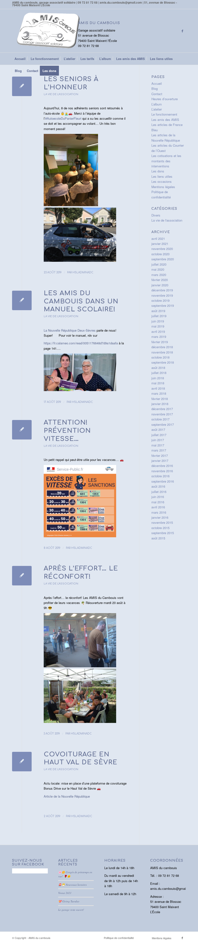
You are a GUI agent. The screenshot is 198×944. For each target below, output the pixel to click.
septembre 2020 (162, 259)
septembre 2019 (162, 305)
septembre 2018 (162, 362)
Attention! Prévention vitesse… (67, 430)
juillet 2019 (158, 316)
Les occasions (161, 181)
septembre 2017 (162, 424)
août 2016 (158, 486)
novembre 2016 (162, 471)
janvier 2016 (159, 517)
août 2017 (158, 429)
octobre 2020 (160, 254)
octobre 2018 (160, 357)
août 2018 (158, 367)
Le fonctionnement (164, 114)
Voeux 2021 (64, 893)
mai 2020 (157, 269)
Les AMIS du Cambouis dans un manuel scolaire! (81, 301)
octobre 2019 (160, 300)
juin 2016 (157, 496)
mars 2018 (158, 393)
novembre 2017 (162, 414)
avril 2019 (158, 331)
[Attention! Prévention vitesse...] (22, 429)
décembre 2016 (162, 465)
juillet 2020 (158, 264)
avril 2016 (158, 507)
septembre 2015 (162, 533)
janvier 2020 (159, 285)
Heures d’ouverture (164, 99)
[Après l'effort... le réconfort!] (22, 575)
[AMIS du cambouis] (48, 30)
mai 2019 (157, 326)
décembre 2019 (162, 290)
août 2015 (158, 538)
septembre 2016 (162, 481)
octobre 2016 (160, 476)
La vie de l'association (61, 94)
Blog (154, 88)
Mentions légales (163, 186)
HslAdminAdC (82, 272)
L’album (156, 104)
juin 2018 (157, 378)
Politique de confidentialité (119, 938)
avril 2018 (158, 388)
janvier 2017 (159, 460)
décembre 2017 (162, 408)
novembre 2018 (162, 352)
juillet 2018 (158, 372)
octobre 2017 (160, 419)
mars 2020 (158, 274)
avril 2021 (158, 238)
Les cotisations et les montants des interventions (166, 160)
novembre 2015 (162, 522)
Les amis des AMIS (165, 119)
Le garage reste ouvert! (71, 909)
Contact (156, 94)
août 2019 (158, 310)
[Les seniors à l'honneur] (22, 86)
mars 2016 (158, 512)
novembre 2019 (162, 295)
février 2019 (159, 342)
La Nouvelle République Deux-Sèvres (70, 330)
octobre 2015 (160, 527)
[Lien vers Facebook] (182, 30)
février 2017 (159, 455)
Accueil (156, 83)
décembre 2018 (162, 347)
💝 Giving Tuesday (68, 901)
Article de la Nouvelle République (67, 796)
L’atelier (156, 109)
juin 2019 (157, 321)
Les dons (157, 171)
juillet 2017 (158, 435)
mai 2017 (157, 445)
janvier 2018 (159, 403)
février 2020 (159, 279)
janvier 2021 (159, 243)
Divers (155, 215)
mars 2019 (158, 336)
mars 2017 (158, 450)
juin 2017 (157, 440)
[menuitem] (20, 59)
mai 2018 (157, 383)
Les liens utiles (161, 176)
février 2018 (159, 398)
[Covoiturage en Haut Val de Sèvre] (22, 761)
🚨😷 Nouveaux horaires (72, 884)
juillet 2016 (158, 491)
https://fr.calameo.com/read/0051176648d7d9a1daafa (81, 343)
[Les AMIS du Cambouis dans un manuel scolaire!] (22, 300)
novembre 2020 (162, 248)
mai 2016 (157, 502)
